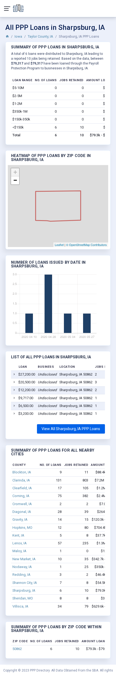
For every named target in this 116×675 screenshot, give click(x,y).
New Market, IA (24, 559)
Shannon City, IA (24, 583)
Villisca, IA (20, 606)
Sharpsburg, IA (23, 590)
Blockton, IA (21, 472)
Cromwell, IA (22, 504)
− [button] (15, 180)
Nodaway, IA (22, 567)
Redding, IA (21, 575)
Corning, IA (20, 496)
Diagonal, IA (21, 512)
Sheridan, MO (22, 598)
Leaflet (59, 244)
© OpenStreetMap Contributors (86, 244)
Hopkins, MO (22, 528)
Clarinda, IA (21, 480)
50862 (17, 649)
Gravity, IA (20, 519)
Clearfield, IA (22, 488)
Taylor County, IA (40, 36)
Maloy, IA (19, 551)
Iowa (18, 36)
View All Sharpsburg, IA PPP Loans (71, 429)
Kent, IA (18, 535)
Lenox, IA (19, 543)
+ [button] (15, 172)
